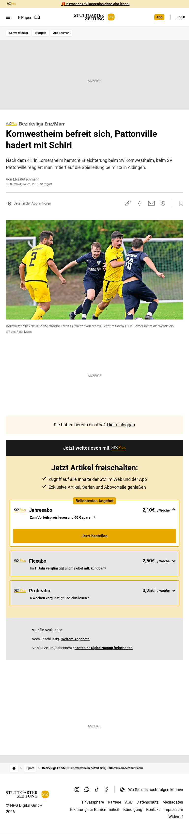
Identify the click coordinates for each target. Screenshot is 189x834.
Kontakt (153, 809)
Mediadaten (172, 802)
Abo (159, 17)
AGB (129, 802)
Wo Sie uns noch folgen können (155, 789)
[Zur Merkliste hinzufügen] (179, 203)
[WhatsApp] (87, 789)
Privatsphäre (93, 802)
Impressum (173, 809)
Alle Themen (61, 33)
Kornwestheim (18, 33)
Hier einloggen (121, 424)
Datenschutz (147, 802)
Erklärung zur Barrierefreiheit (94, 809)
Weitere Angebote (75, 639)
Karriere (114, 802)
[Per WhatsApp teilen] (163, 203)
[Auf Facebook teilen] (140, 203)
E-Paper (24, 17)
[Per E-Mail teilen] (151, 203)
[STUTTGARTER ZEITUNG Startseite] (94, 17)
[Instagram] (77, 789)
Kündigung (132, 809)
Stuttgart (40, 33)
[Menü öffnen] (8, 17)
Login (180, 17)
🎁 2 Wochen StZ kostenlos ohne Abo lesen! (95, 4)
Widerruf (175, 816)
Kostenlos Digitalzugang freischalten (104, 648)
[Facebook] (106, 789)
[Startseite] (14, 768)
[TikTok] (97, 789)
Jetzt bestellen (94, 536)
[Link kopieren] (128, 203)
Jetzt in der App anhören (32, 203)
